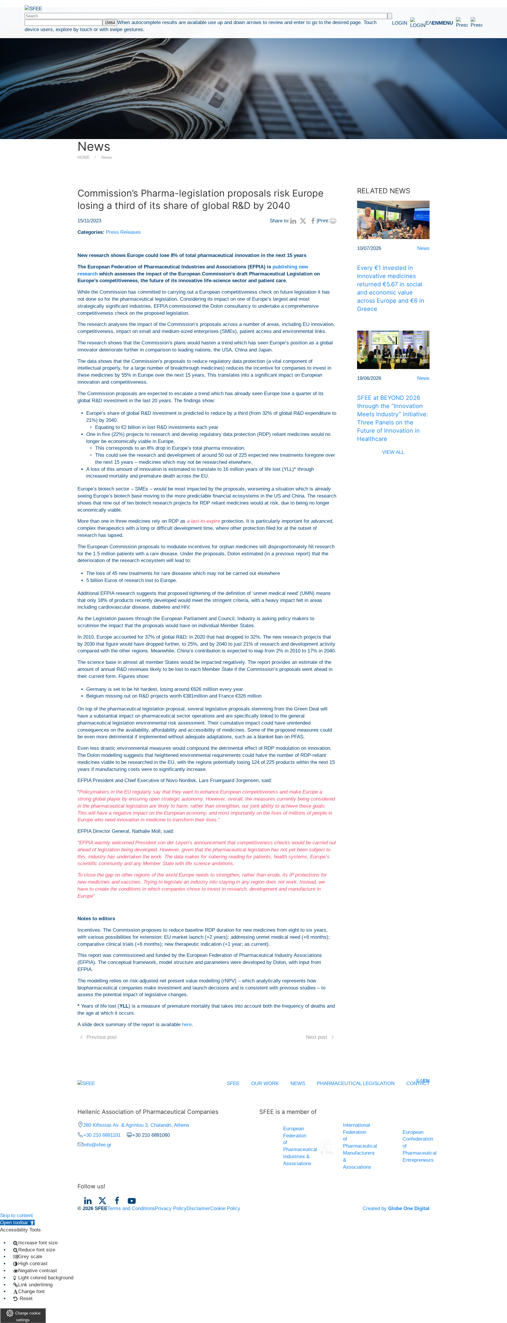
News (107, 157)
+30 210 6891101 (102, 1135)
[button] (460, 23)
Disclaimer (198, 1208)
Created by (396, 1208)
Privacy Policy (171, 1208)
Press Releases (123, 232)
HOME (83, 157)
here (187, 1024)
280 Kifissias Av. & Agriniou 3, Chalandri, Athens (136, 1125)
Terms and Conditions (131, 1208)
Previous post (102, 1037)
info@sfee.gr (97, 1145)
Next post (316, 1037)
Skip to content (16, 1215)
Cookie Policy (225, 1208)
